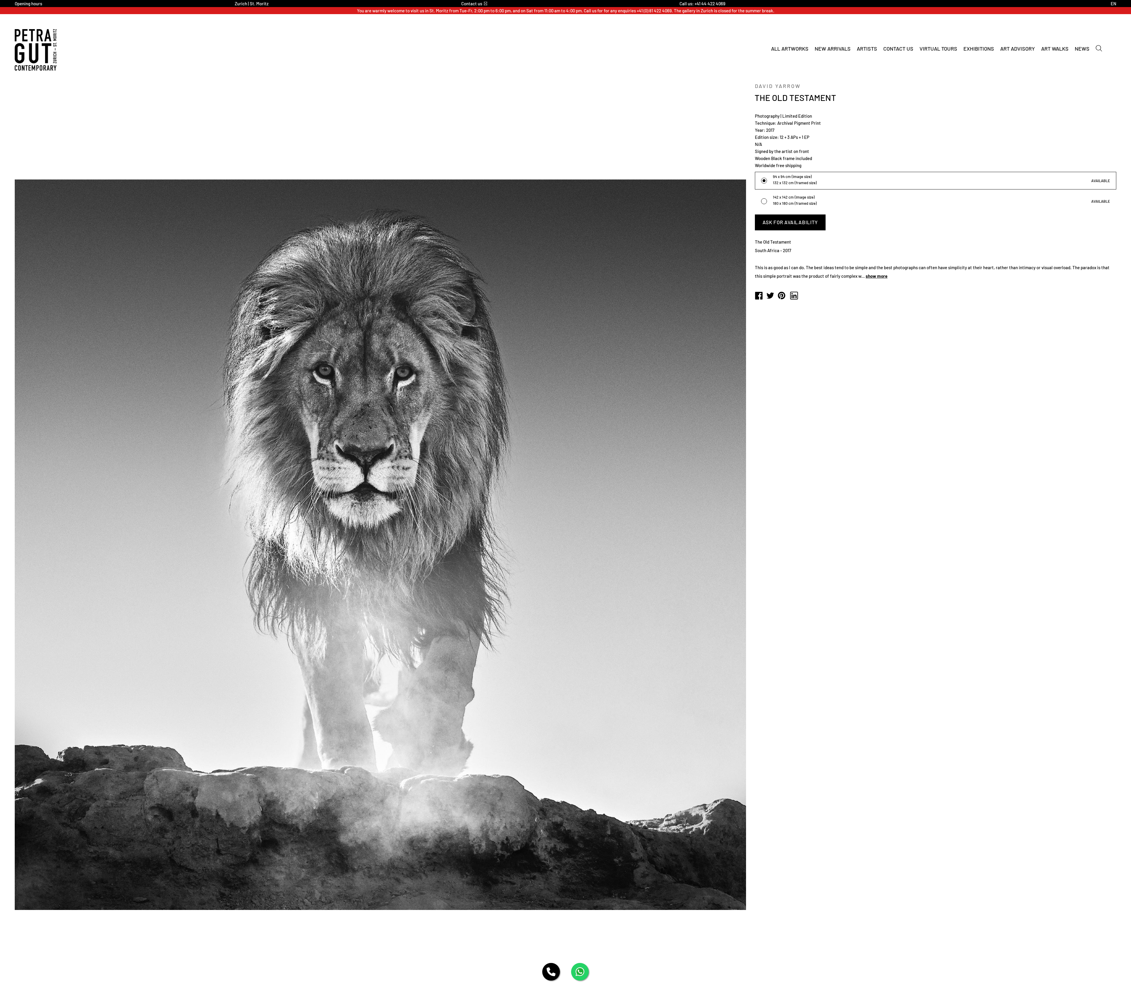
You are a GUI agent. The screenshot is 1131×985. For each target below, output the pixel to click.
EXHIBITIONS (978, 48)
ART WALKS (1055, 48)
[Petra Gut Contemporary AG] (759, 296)
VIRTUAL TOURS (938, 48)
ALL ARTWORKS (789, 48)
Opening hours (28, 3)
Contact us (471, 3)
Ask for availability (790, 222)
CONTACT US (898, 48)
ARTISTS (867, 48)
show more (876, 276)
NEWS (1082, 48)
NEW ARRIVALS (833, 48)
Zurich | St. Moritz (252, 3)
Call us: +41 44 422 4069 (702, 3)
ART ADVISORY (1017, 48)
